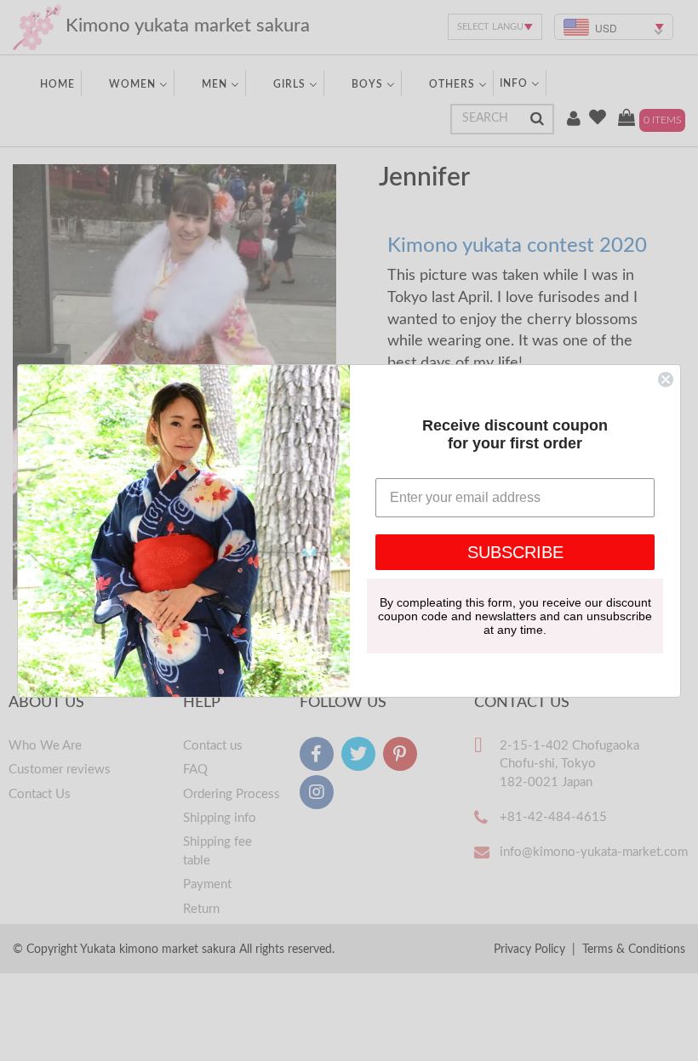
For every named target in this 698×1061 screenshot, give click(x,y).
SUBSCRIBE (515, 552)
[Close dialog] (665, 379)
